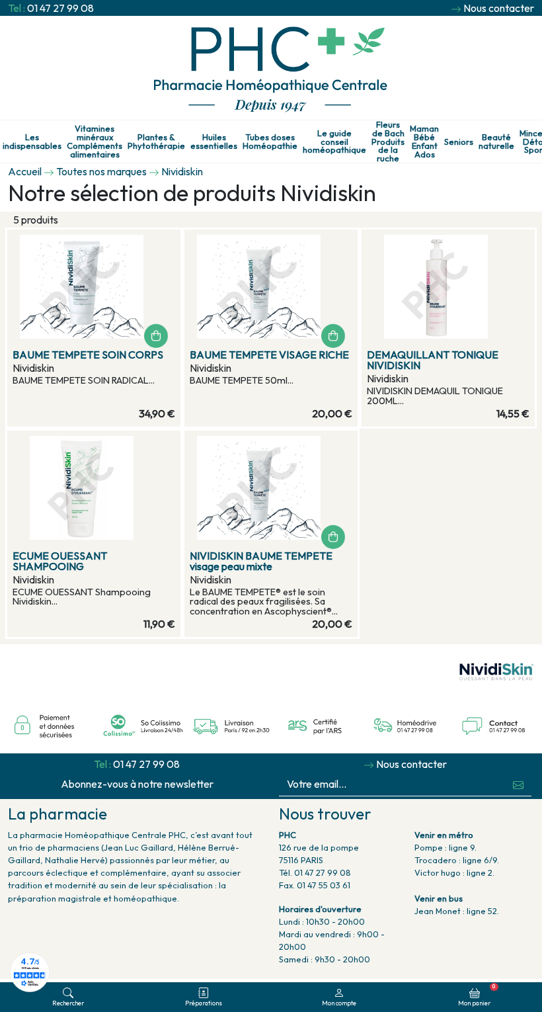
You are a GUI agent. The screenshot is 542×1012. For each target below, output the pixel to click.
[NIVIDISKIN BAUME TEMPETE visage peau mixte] (271, 488)
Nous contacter (498, 8)
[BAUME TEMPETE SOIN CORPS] (94, 287)
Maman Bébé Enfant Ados (424, 141)
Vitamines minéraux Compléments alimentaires (94, 141)
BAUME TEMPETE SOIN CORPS (88, 354)
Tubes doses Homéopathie (270, 141)
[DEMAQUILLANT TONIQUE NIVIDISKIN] (448, 287)
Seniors (458, 142)
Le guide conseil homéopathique (334, 141)
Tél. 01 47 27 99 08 (315, 872)
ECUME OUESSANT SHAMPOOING (60, 561)
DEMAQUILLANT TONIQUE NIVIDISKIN (432, 360)
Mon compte (339, 1003)
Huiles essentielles (213, 141)
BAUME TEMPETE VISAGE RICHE (269, 354)
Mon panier (476, 995)
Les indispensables (32, 141)
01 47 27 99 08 (60, 8)
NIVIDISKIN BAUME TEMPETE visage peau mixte (261, 561)
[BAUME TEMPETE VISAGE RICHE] (271, 287)
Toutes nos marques (101, 171)
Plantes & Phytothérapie (156, 141)
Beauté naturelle (496, 141)
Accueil (25, 171)
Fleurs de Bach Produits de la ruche (388, 141)
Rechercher (68, 1003)
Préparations (203, 1003)
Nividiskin (182, 171)
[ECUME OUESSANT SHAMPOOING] (94, 488)
